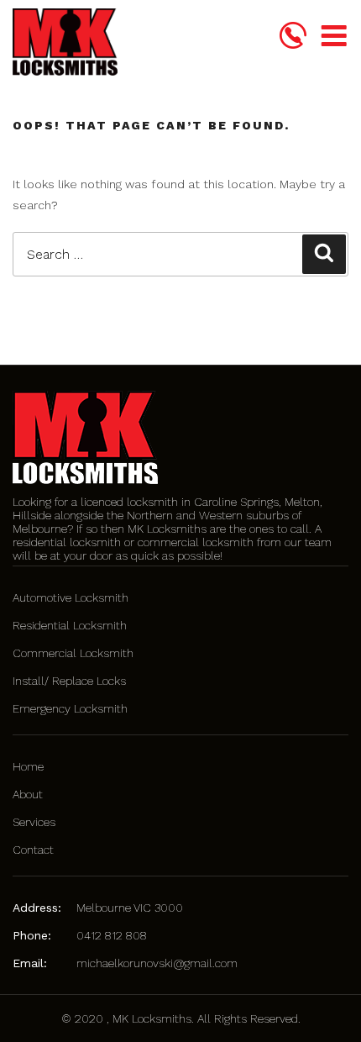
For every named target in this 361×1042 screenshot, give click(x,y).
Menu (333, 37)
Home (28, 766)
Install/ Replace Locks (69, 681)
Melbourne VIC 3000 (129, 907)
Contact (33, 849)
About (28, 794)
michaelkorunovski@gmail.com (157, 963)
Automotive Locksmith (70, 597)
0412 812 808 (111, 935)
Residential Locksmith (70, 625)
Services (34, 822)
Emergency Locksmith (70, 708)
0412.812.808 (293, 35)
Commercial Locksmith (73, 653)
